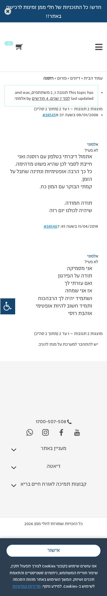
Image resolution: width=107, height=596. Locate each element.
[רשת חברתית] (77, 433)
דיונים (75, 78)
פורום (62, 78)
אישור (53, 550)
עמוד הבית (93, 78)
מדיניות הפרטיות (26, 586)
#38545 (49, 115)
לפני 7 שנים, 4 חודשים (51, 98)
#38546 (50, 226)
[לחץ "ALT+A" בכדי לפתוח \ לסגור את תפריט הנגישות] (7, 306)
